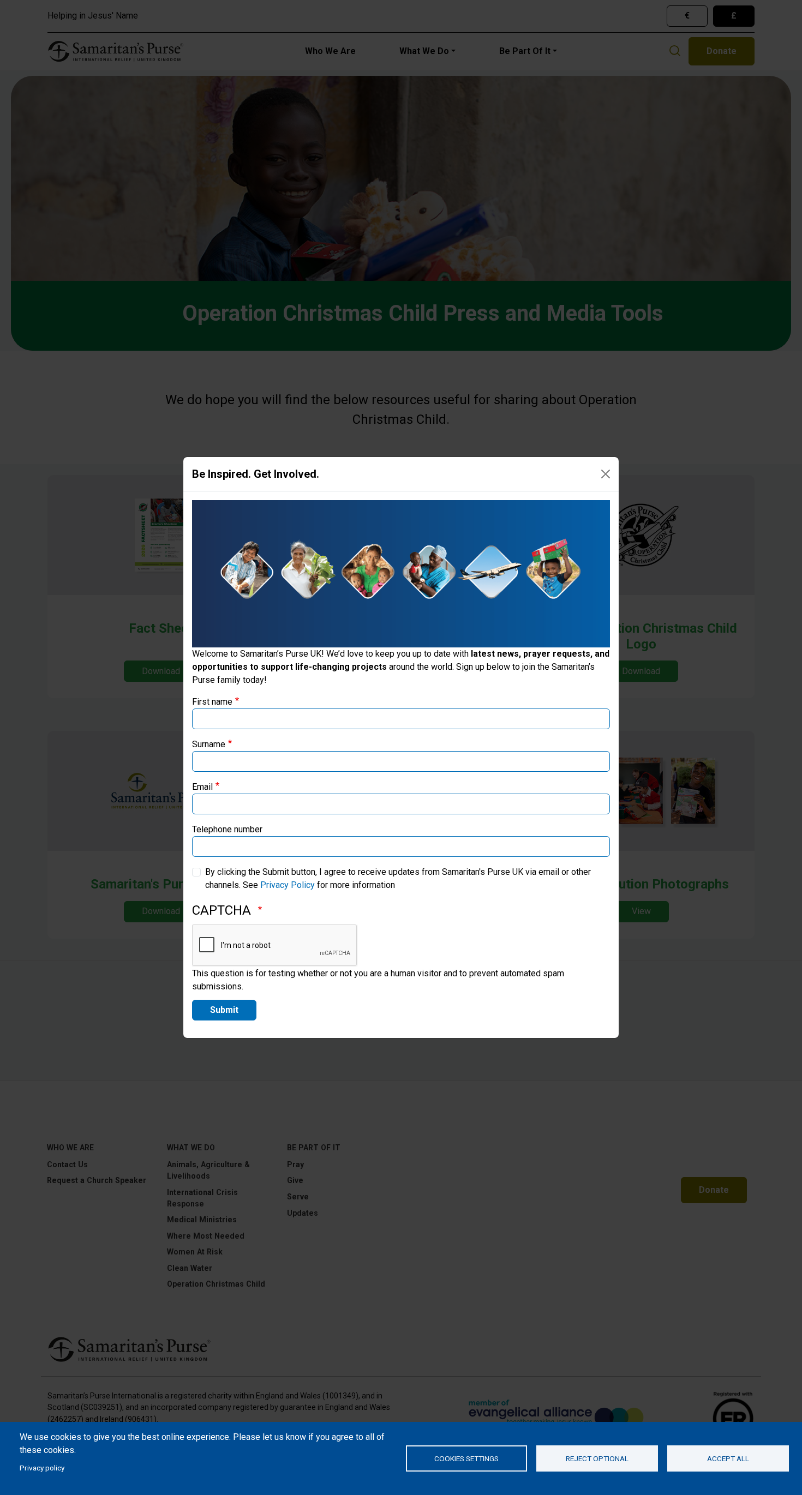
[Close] (605, 474)
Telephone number (227, 829)
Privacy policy (42, 1467)
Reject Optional (597, 1458)
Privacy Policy (287, 885)
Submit (224, 1010)
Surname (208, 744)
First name (212, 702)
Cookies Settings (466, 1458)
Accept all (728, 1458)
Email (202, 787)
